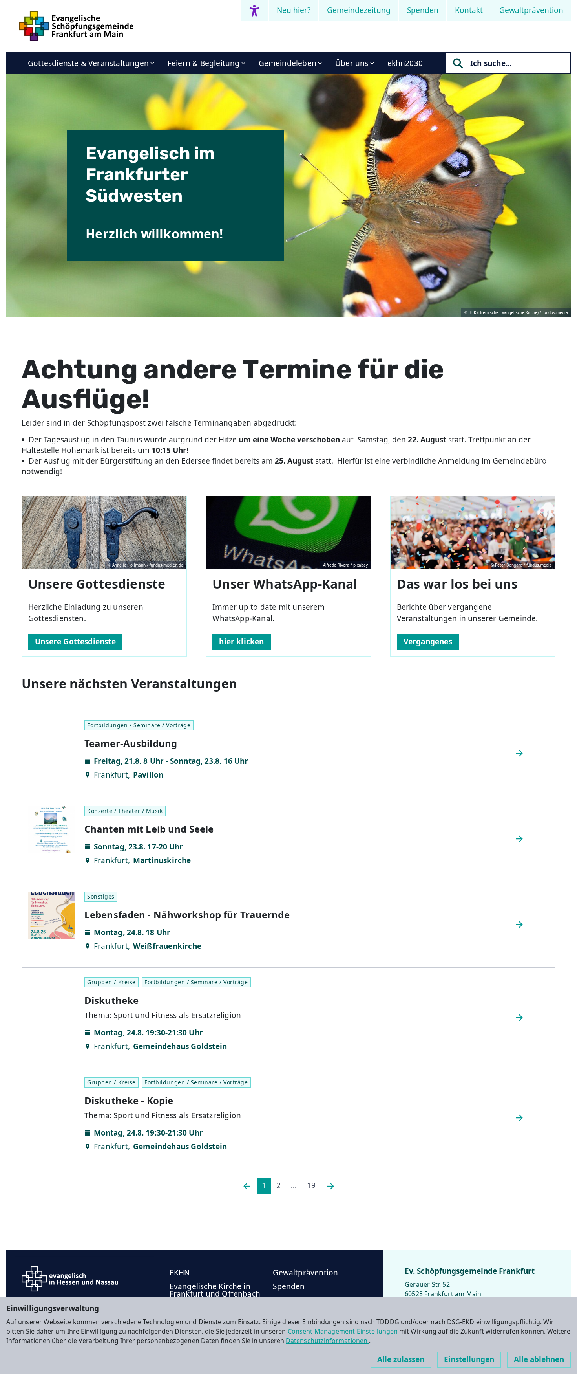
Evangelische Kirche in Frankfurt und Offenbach (215, 1290)
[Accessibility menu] (254, 10)
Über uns (352, 63)
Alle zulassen (400, 1359)
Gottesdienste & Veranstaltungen (88, 63)
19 (311, 1185)
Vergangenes (428, 642)
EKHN (180, 1273)
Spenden (422, 10)
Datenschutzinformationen (327, 1340)
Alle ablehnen (539, 1359)
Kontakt (469, 10)
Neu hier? (293, 10)
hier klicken (241, 642)
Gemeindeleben (287, 63)
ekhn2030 (405, 63)
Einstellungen (469, 1359)
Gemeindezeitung (359, 10)
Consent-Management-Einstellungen (344, 1331)
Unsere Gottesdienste (75, 642)
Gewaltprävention (531, 10)
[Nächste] (330, 1186)
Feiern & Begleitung (204, 63)
